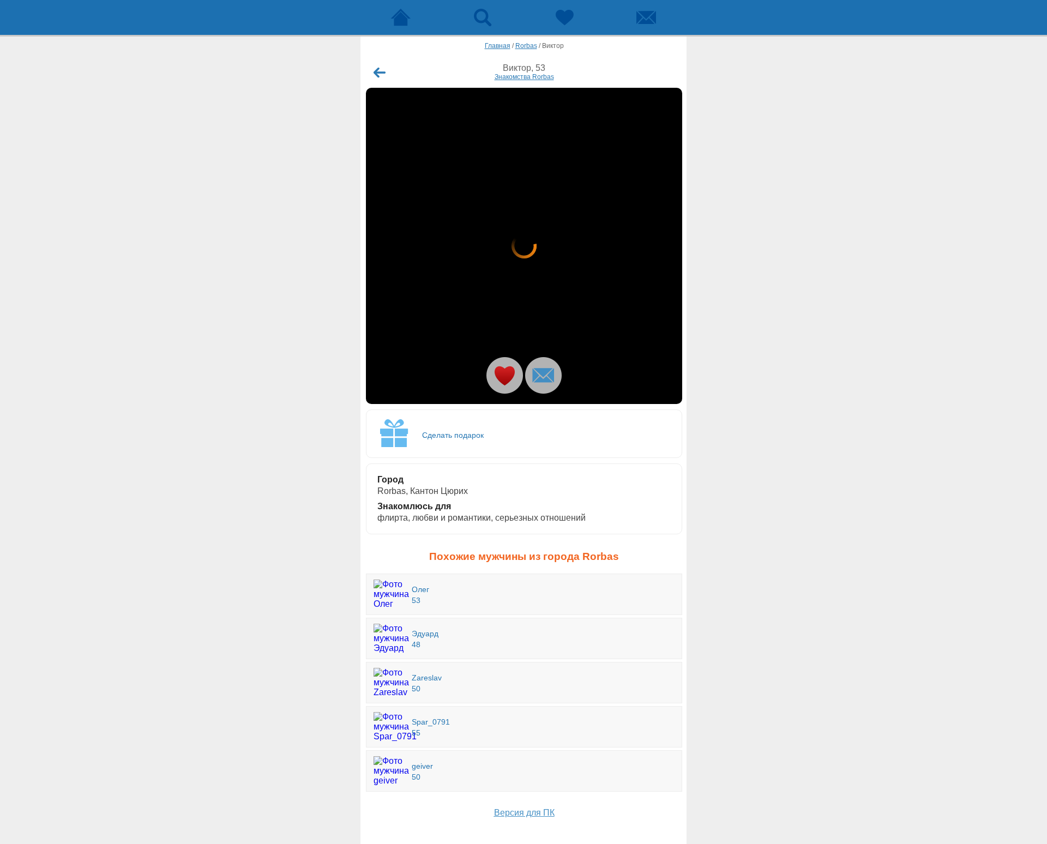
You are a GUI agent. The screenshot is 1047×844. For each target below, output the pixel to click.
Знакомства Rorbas (524, 77)
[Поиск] (483, 17)
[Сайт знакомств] (401, 17)
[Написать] (543, 375)
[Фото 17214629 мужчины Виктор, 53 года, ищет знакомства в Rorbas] (524, 246)
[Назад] (379, 72)
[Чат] (646, 17)
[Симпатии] (564, 17)
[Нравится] (504, 375)
